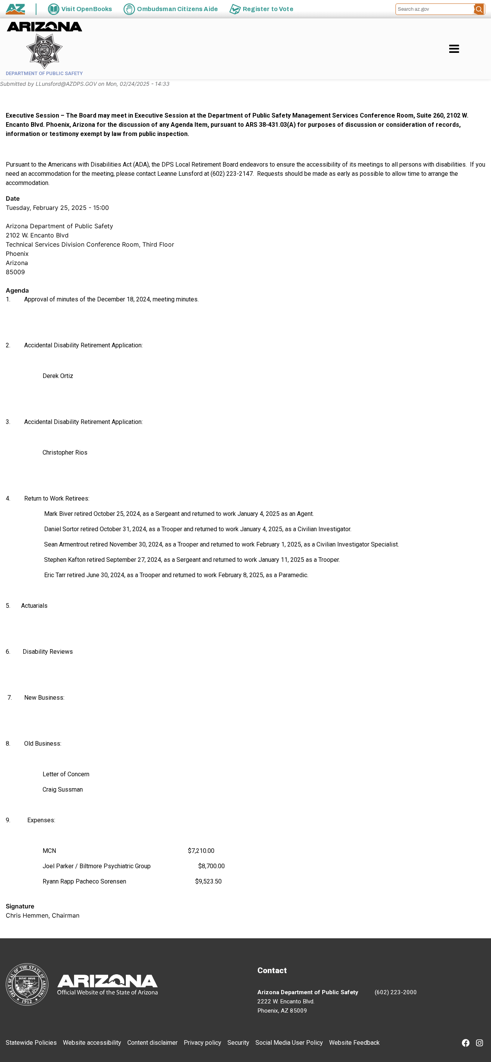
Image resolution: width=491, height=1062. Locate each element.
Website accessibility (92, 1042)
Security (238, 1042)
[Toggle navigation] (467, 48)
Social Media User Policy (289, 1042)
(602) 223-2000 (396, 992)
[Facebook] (466, 1043)
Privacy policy (202, 1042)
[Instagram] (479, 1043)
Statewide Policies (31, 1042)
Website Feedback (354, 1042)
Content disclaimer (152, 1042)
